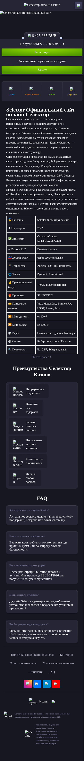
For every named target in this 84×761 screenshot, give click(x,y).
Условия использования (58, 663)
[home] (42, 5)
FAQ (52, 672)
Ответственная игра (23, 663)
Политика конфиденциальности (32, 654)
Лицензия (35, 672)
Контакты (66, 654)
